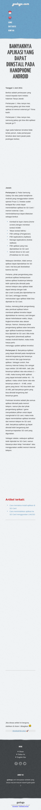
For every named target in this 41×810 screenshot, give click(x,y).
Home (10, 22)
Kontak (11, 30)
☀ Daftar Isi (20, 754)
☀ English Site (20, 757)
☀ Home (20, 752)
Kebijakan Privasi (24, 806)
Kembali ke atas (19, 731)
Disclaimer (15, 806)
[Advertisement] (20, 163)
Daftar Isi (12, 26)
